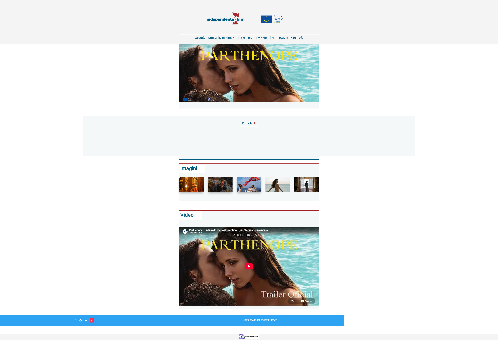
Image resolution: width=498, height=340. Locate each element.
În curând (279, 38)
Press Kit (247, 123)
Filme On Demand (252, 38)
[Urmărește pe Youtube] (86, 320)
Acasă (200, 38)
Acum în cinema (221, 38)
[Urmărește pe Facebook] (75, 320)
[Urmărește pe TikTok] (92, 320)
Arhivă (297, 38)
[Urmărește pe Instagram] (80, 320)
